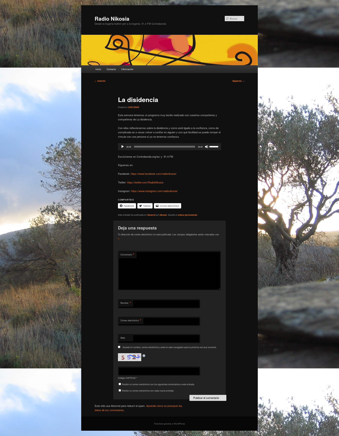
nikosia (163, 214)
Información (127, 69)
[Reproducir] (122, 146)
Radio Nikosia (112, 18)
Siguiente (238, 80)
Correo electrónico (130, 320)
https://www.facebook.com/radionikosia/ (153, 173)
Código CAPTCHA (127, 377)
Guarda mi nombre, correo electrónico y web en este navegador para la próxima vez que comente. (170, 347)
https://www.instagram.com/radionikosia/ (154, 191)
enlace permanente (187, 214)
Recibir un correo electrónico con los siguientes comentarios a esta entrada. (158, 384)
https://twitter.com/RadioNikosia (145, 182)
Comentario (127, 254)
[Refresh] (144, 355)
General (151, 214)
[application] (169, 146)
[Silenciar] (206, 146)
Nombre (125, 303)
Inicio (98, 69)
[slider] (214, 146)
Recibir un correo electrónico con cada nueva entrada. (148, 390)
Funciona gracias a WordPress (169, 423)
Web (122, 337)
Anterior (100, 80)
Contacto (111, 69)
